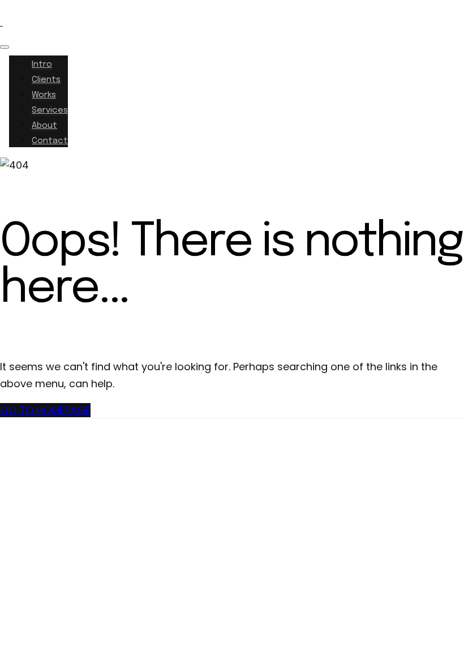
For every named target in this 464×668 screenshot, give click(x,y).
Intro (42, 64)
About (44, 125)
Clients (46, 79)
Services (50, 110)
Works (44, 95)
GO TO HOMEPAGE (45, 410)
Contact (50, 140)
